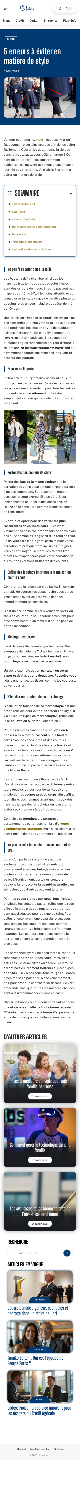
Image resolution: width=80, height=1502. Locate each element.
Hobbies (40, 1300)
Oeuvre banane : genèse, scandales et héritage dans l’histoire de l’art (37, 1310)
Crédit (40, 1400)
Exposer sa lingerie (18, 211)
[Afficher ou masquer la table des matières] (56, 193)
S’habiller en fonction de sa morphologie (27, 241)
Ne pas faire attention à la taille (24, 204)
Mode (11, 39)
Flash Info (40, 1350)
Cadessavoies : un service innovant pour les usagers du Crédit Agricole (39, 1410)
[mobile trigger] (7, 8)
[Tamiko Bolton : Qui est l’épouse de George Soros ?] (40, 1337)
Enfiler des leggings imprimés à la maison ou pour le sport (34, 226)
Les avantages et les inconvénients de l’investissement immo (40, 1211)
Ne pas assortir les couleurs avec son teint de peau (31, 249)
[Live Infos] (27, 8)
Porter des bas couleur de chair (23, 219)
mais (39, 139)
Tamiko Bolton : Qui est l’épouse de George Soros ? (35, 1360)
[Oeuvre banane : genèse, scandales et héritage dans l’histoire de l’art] (40, 1287)
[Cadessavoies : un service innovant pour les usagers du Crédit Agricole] (40, 1387)
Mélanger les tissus (19, 234)
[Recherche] (59, 8)
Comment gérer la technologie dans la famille (40, 1147)
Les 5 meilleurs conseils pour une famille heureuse (40, 1083)
